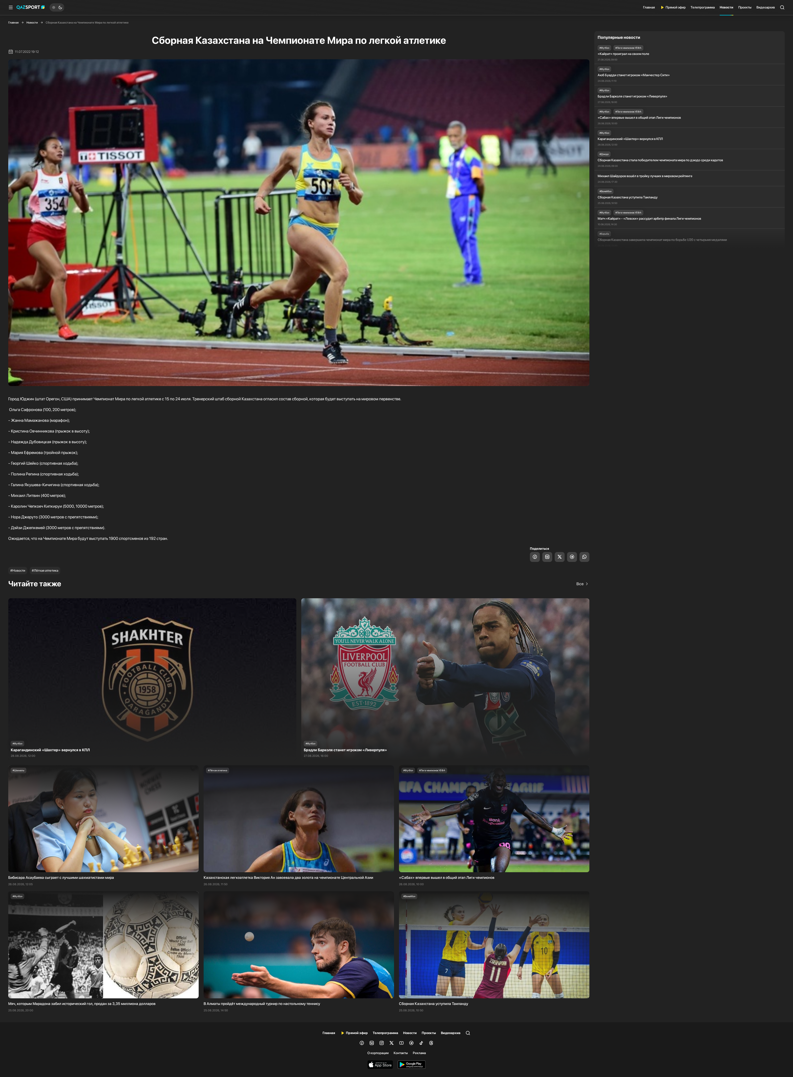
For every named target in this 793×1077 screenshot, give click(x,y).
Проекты (744, 7)
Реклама (419, 1053)
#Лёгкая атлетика (45, 570)
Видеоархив (765, 7)
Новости (726, 7)
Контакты (401, 1053)
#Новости (17, 570)
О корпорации (378, 1053)
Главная (649, 7)
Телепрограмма (703, 7)
